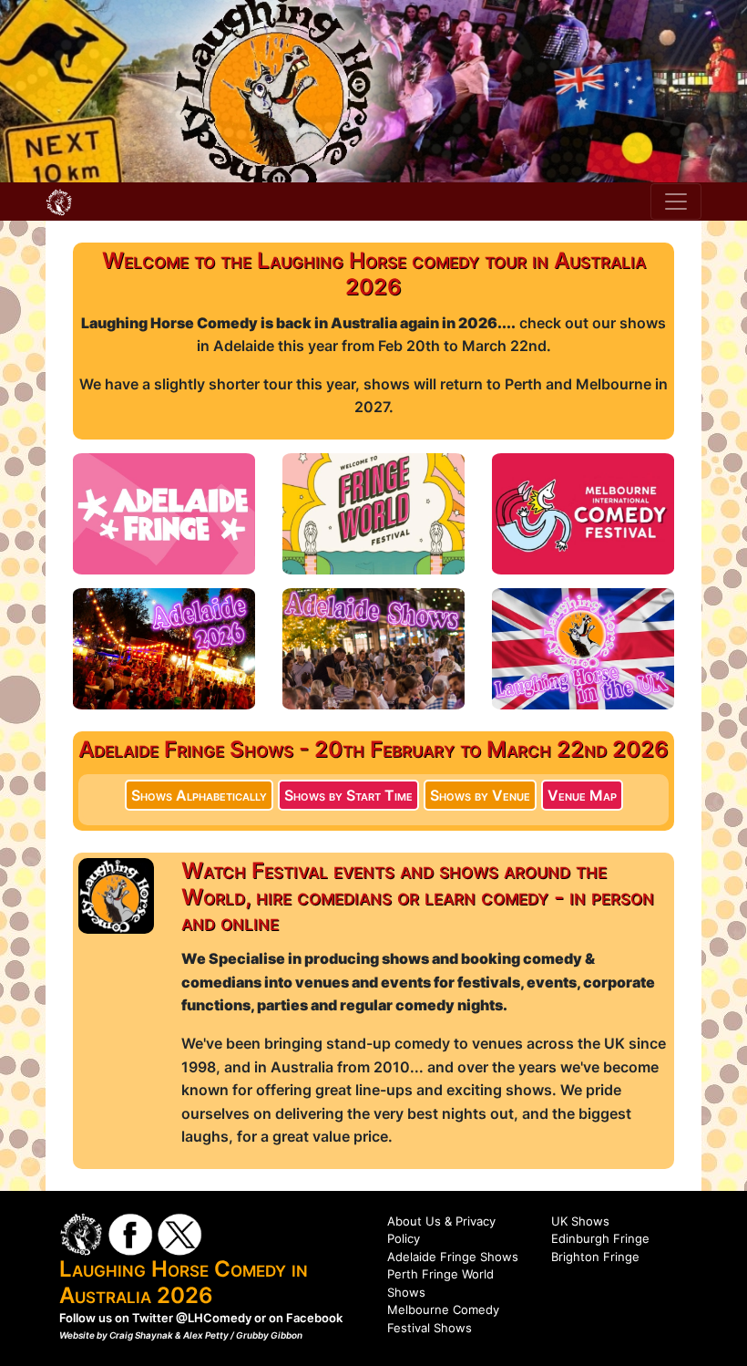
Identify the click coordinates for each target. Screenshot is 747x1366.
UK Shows (580, 1221)
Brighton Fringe (595, 1256)
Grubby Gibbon (269, 1335)
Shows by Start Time (348, 795)
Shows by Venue (480, 795)
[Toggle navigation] (675, 201)
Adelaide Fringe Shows (452, 1256)
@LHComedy (213, 1317)
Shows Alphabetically (199, 795)
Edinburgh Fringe (600, 1238)
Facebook (314, 1317)
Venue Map (582, 795)
